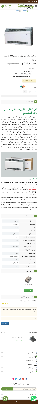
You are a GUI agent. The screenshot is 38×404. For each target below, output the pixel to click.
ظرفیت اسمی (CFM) (30, 266)
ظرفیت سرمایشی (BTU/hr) (29, 237)
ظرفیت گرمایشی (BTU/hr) (29, 240)
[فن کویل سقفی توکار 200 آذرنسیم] (31, 339)
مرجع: (34, 69)
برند (34, 227)
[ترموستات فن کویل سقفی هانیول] (28, 279)
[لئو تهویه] (26, 6)
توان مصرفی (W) (31, 244)
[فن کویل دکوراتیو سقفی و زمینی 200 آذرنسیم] (18, 13)
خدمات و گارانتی (31, 234)
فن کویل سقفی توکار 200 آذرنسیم (16, 338)
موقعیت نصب (32, 260)
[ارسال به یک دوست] (33, 59)
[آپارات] (13, 379)
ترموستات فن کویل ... (28, 284)
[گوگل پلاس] (23, 379)
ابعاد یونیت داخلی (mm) (29, 247)
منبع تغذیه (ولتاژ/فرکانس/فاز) (28, 256)
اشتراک (7, 389)
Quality (28, 301)
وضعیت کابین (32, 263)
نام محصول (32, 221)
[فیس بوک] (26, 379)
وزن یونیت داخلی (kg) (30, 250)
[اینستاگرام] (20, 379)
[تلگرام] (16, 379)
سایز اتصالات (32, 253)
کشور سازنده (32, 231)
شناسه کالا (32, 224)
